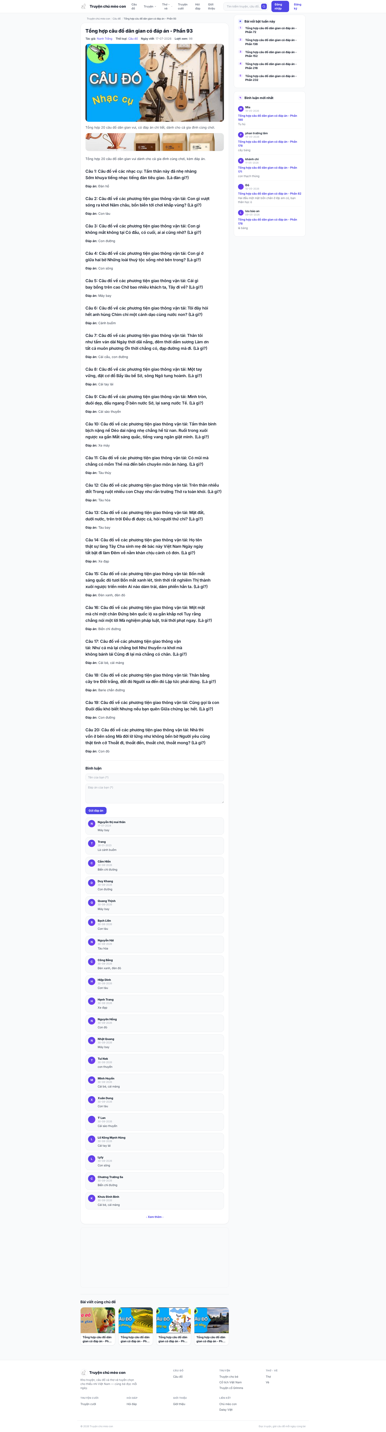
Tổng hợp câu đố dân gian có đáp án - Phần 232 (271, 78)
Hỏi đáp (197, 6)
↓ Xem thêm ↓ (155, 1216)
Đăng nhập (278, 6)
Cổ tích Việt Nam (230, 1382)
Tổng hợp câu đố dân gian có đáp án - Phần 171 (267, 169)
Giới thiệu (211, 6)
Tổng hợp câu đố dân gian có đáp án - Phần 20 (211, 1339)
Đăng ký (297, 6)
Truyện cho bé (228, 1376)
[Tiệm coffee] (155, 142)
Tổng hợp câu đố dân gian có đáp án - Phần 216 (271, 66)
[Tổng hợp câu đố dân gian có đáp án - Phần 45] (136, 1320)
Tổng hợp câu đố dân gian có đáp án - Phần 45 (135, 1339)
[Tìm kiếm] (264, 6)
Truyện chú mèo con (98, 18)
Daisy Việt (226, 1409)
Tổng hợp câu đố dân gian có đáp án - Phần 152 (271, 54)
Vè (267, 1382)
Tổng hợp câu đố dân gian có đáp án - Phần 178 (267, 144)
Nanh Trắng (104, 38)
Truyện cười (183, 6)
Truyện (148, 6)
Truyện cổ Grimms (231, 1388)
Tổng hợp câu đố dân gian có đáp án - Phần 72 (173, 1339)
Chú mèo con (228, 1404)
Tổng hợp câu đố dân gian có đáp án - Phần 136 (271, 42)
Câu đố (134, 6)
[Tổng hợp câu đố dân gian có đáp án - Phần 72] (173, 1320)
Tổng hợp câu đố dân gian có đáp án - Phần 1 (97, 1339)
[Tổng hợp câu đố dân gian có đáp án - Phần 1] (98, 1320)
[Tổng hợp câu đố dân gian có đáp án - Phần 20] (211, 1320)
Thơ (268, 1376)
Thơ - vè (166, 6)
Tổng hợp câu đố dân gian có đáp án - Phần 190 (267, 118)
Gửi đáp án (96, 810)
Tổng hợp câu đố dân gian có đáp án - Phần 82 (269, 193)
